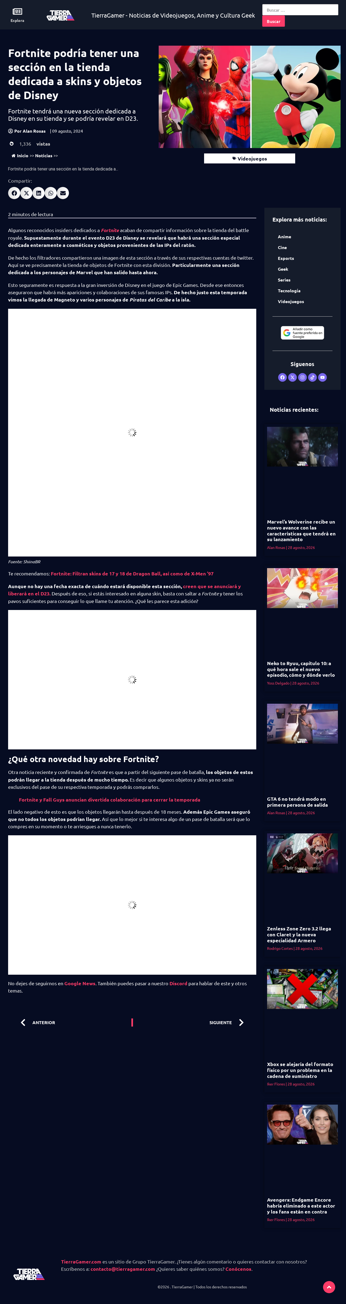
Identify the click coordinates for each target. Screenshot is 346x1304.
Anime (284, 236)
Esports (286, 258)
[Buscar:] (300, 9)
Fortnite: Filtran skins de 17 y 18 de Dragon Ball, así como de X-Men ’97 (132, 573)
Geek (283, 269)
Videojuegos (252, 158)
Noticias (43, 155)
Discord (178, 983)
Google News (79, 983)
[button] (14, 193)
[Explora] (17, 11)
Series (284, 280)
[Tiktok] (312, 377)
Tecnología (289, 290)
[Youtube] (322, 377)
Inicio (22, 155)
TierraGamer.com (81, 1261)
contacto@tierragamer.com (123, 1269)
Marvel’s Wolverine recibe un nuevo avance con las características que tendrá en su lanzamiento (301, 530)
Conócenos (238, 1269)
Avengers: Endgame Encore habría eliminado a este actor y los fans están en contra (301, 1205)
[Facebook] (282, 377)
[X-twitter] (292, 377)
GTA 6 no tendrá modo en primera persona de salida (297, 802)
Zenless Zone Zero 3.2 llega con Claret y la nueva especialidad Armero (299, 934)
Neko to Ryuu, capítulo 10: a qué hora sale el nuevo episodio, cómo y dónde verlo (301, 669)
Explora (17, 20)
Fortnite (110, 230)
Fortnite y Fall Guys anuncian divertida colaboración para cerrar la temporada (109, 799)
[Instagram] (302, 377)
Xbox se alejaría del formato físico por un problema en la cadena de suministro (300, 1070)
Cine (282, 247)
